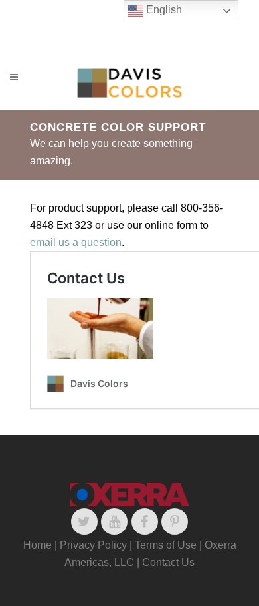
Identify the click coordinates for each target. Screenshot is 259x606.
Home (37, 545)
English (162, 9)
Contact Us (168, 562)
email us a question (76, 242)
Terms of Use (166, 545)
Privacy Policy (93, 545)
